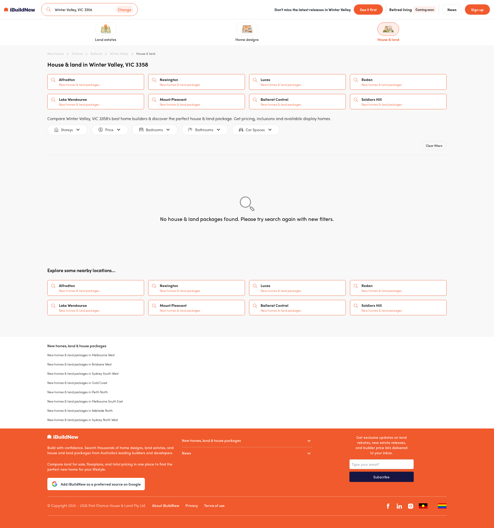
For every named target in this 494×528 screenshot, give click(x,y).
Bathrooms (204, 129)
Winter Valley (119, 53)
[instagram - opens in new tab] (411, 506)
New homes (55, 53)
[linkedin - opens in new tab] (399, 506)
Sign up (477, 9)
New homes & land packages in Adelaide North (80, 410)
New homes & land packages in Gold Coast (77, 382)
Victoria (77, 53)
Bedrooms (154, 129)
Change (124, 9)
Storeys (67, 129)
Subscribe (381, 476)
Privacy (192, 505)
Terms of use (214, 505)
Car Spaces (255, 129)
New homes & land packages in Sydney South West (83, 373)
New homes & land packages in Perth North (77, 392)
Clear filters (434, 145)
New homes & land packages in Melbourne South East (85, 401)
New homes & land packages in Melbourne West (81, 355)
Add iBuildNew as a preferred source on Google (101, 484)
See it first (368, 9)
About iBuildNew (165, 505)
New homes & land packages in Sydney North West (82, 419)
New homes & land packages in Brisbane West (79, 364)
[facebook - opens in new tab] (388, 506)
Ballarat (96, 53)
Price (109, 129)
